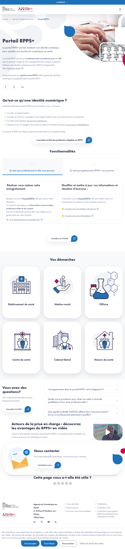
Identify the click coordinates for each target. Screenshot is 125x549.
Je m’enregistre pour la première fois (24, 219)
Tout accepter (30, 543)
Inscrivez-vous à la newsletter (78, 511)
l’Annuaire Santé (14, 68)
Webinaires (102, 504)
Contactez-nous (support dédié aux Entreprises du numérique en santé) (107, 514)
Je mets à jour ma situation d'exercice (80, 208)
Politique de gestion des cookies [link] (92, 543)
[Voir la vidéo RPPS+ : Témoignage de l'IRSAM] (108, 432)
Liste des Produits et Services (23, 19)
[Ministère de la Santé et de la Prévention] (10, 508)
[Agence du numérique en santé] (8, 517)
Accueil (5, 19)
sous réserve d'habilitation (77, 124)
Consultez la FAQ (14, 409)
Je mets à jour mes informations (77, 215)
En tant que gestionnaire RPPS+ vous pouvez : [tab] (92, 170)
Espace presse (72, 507)
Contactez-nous (45, 465)
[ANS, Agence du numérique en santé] (25, 9)
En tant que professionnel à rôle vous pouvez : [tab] (32, 170)
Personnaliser (68, 543)
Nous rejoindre (72, 504)
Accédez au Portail (59, 238)
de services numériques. (37, 120)
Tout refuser (49, 543)
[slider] (62, 483)
